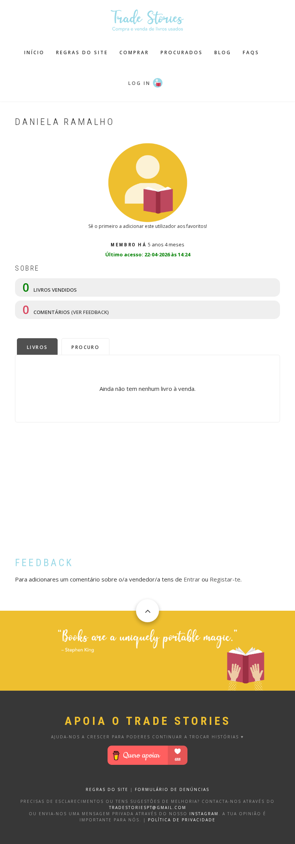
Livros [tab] (37, 347)
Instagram (204, 813)
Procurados (182, 52)
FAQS (251, 52)
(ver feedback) (90, 312)
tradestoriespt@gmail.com (147, 807)
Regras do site (82, 52)
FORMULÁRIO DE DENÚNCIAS (172, 789)
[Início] (147, 19)
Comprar (134, 52)
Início (34, 52)
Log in (139, 83)
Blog (222, 52)
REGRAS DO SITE (107, 789)
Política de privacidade (181, 819)
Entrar (192, 579)
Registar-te (225, 579)
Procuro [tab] (85, 347)
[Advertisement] (147, 495)
